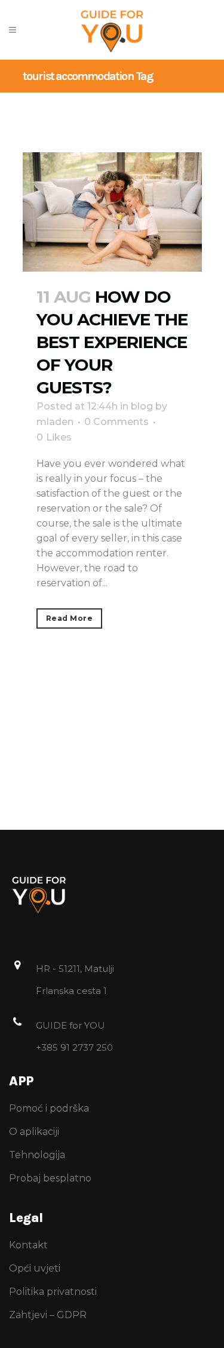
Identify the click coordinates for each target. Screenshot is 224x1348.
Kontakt (28, 1245)
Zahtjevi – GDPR (48, 1315)
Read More (69, 618)
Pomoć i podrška (49, 1108)
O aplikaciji (34, 1131)
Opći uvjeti (34, 1268)
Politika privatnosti (53, 1291)
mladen (54, 421)
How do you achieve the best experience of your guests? (112, 342)
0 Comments (116, 421)
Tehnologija (37, 1155)
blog (142, 406)
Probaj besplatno (50, 1178)
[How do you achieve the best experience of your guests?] (112, 212)
